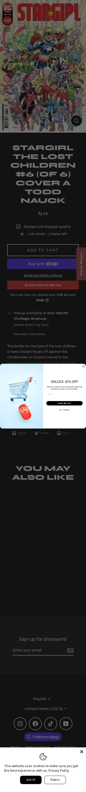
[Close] (81, 751)
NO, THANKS (64, 409)
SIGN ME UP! (64, 403)
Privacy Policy (58, 770)
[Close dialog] (83, 366)
